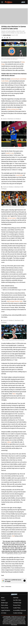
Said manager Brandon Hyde (14, 301)
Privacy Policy (17, 605)
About (2, 597)
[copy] (10, 38)
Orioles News (8, 586)
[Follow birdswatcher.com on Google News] (25, 581)
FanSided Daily (17, 602)
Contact (3, 600)
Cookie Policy (16, 608)
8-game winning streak (13, 109)
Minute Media (8, 616)
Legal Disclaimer (5, 610)
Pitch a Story (4, 605)
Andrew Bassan (7, 35)
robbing (9, 442)
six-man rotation (11, 218)
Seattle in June (10, 153)
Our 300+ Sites (17, 600)
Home (2, 586)
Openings (15, 597)
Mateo (14, 393)
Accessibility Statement (19, 610)
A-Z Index (3, 613)
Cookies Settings (17, 613)
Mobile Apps (4, 602)
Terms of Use (4, 608)
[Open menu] (2, 2)
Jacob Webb (19, 175)
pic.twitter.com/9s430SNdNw (9, 288)
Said (13, 536)
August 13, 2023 (22, 289)
